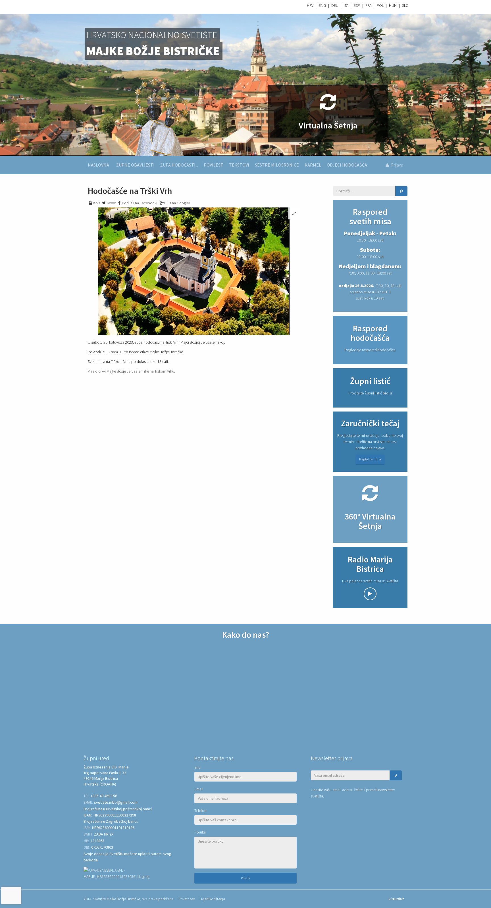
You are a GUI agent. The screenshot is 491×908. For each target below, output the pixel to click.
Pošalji (245, 878)
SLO (405, 5)
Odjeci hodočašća (347, 165)
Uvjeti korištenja (212, 898)
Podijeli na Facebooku (140, 202)
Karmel (313, 165)
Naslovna (98, 165)
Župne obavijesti (135, 165)
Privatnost (186, 898)
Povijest (213, 165)
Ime (197, 767)
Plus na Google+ (177, 202)
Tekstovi (239, 165)
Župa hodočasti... (179, 165)
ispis (96, 202)
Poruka (200, 832)
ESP (357, 5)
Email (198, 788)
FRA (368, 5)
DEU (334, 5)
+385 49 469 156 (104, 795)
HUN (393, 5)
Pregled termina (370, 459)
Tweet (111, 202)
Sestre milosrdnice (277, 165)
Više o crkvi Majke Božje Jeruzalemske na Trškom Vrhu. (131, 371)
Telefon (200, 810)
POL (380, 5)
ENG (322, 5)
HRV (310, 5)
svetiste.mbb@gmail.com (116, 802)
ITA (346, 5)
